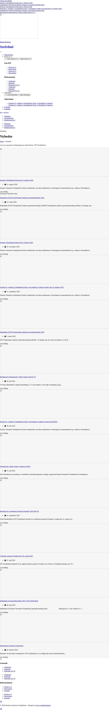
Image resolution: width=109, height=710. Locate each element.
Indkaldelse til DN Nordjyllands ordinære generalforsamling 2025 (22, 11)
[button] (3, 131)
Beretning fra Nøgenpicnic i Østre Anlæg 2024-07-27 (17, 12)
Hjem (2, 141)
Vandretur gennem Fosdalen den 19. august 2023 (16, 556)
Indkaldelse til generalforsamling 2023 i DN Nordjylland (19, 601)
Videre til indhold (6, 1)
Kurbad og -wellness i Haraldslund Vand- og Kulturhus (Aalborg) (31, 103)
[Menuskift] (1, 51)
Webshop (7, 116)
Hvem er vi (12, 67)
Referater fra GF (14, 85)
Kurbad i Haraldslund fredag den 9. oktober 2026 (16, 3)
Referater (12, 83)
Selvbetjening (8, 118)
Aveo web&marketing (43, 705)
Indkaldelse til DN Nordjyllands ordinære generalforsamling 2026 (22, 5)
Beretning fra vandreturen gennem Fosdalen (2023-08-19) (19, 511)
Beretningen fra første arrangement (11, 646)
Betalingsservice (9, 120)
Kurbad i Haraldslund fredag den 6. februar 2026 (16, 7)
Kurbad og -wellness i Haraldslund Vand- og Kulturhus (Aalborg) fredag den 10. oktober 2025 (31, 9)
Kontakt (7, 691)
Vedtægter (12, 81)
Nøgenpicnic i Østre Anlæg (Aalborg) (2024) (15, 466)
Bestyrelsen (12, 69)
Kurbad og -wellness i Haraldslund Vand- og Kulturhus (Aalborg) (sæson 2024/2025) (28, 422)
